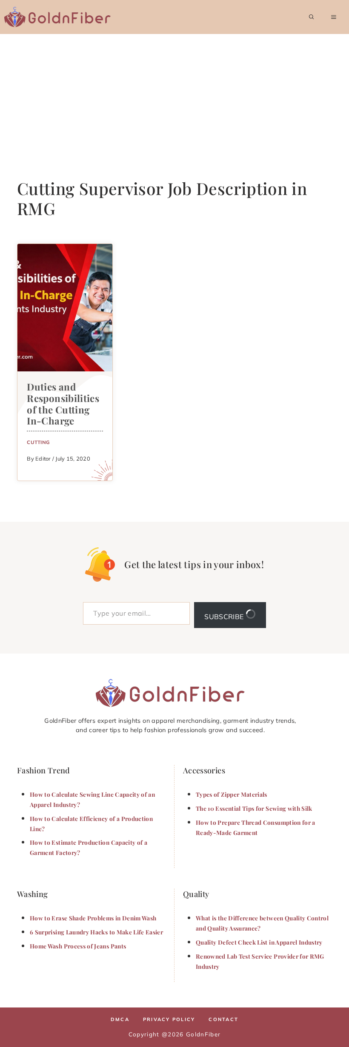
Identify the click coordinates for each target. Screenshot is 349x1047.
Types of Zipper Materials (231, 794)
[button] (311, 17)
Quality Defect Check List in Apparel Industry (259, 942)
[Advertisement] (174, 97)
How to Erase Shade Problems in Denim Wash (93, 918)
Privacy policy (169, 1019)
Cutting (38, 442)
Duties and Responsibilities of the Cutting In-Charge (63, 403)
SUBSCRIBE (225, 616)
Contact (223, 1019)
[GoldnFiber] (170, 693)
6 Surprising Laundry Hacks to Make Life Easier (96, 932)
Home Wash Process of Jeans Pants (78, 946)
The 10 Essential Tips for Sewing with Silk (254, 808)
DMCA (120, 1019)
